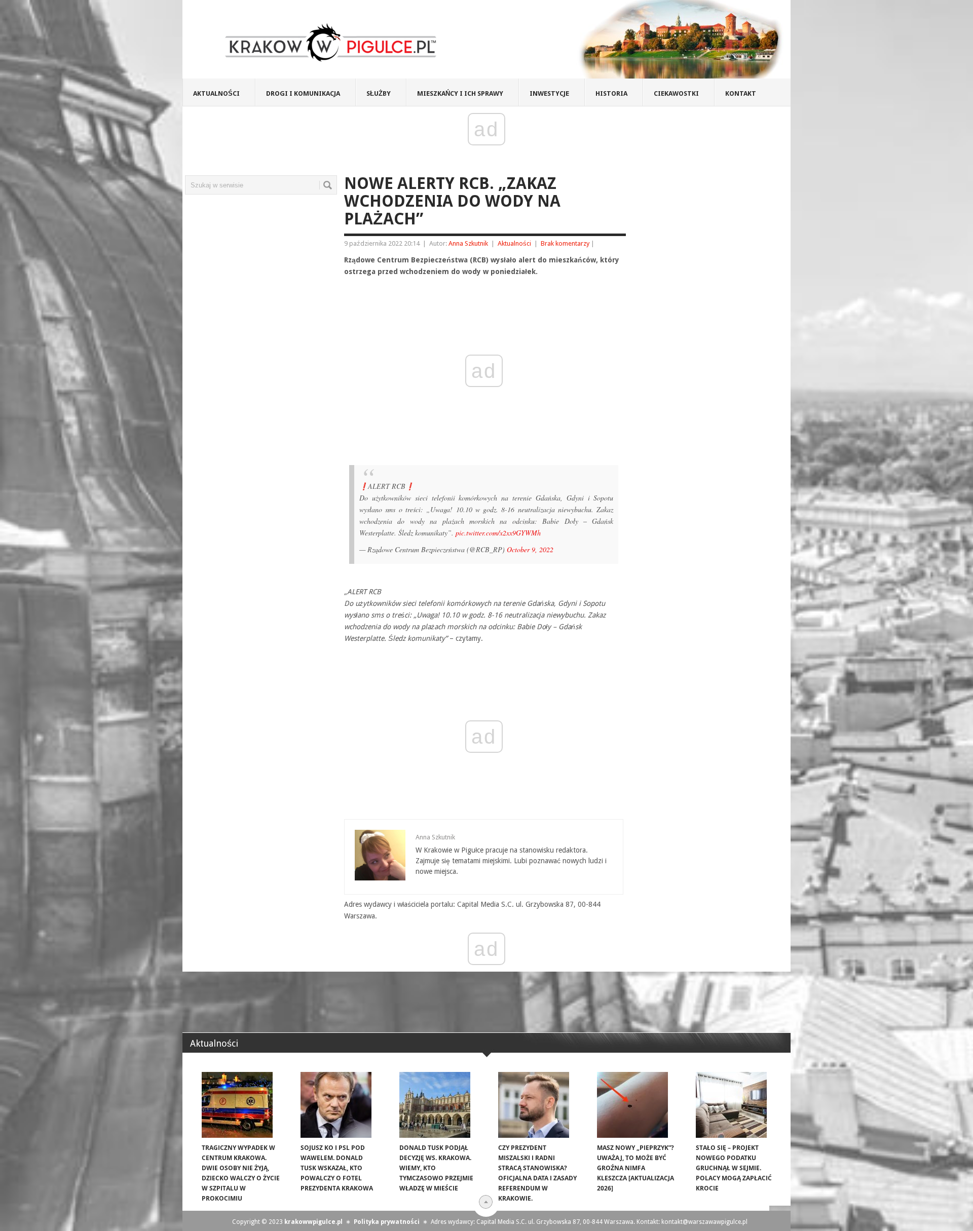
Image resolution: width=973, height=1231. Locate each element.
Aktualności (216, 93)
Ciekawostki (676, 93)
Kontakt (740, 93)
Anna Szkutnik (468, 243)
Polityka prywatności (387, 1221)
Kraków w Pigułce (331, 42)
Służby (378, 93)
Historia (611, 93)
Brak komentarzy (565, 243)
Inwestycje (549, 93)
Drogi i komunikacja (303, 93)
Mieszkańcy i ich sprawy (460, 93)
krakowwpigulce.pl (313, 1221)
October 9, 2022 (530, 549)
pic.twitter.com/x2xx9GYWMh (498, 532)
